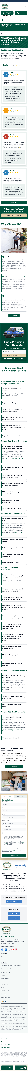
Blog (2, 987)
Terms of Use (4, 1036)
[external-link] (12, 29)
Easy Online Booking (8, 13)
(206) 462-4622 (18, 359)
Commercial (21, 796)
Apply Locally (5, 978)
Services (3, 957)
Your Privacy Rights (5, 1047)
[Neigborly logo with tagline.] (21, 865)
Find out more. (18, 532)
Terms (18, 842)
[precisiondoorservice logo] (14, 930)
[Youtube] (12, 950)
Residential (8, 796)
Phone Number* (6, 820)
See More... (14, 202)
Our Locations (5, 990)
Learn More (17, 29)
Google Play (15, 918)
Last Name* (5, 807)
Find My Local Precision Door (14, 355)
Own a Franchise (5, 972)
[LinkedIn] (6, 950)
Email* (3, 814)
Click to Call (21, 12)
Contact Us (4, 975)
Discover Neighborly (13, 901)
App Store (15, 913)
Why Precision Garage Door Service (11, 965)
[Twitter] (9, 950)
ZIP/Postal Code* (6, 826)
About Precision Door (7, 969)
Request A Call (14, 855)
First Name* (5, 801)
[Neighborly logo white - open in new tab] (5, 1)
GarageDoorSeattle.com (7, 946)
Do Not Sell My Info (5, 1044)
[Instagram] (16, 950)
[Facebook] (2, 950)
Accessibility (4, 1041)
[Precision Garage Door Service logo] (7, 866)
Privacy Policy (15, 850)
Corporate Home (5, 997)
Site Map (3, 994)
